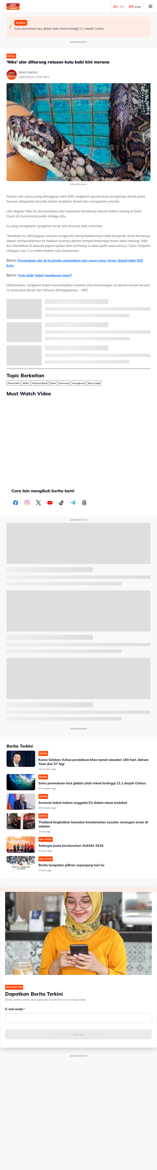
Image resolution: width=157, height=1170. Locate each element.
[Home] (13, 6)
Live (138, 7)
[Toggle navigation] (150, 6)
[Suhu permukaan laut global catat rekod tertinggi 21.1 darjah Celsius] (21, 782)
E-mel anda (14, 1009)
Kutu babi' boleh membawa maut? (45, 275)
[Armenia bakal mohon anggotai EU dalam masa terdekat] (21, 802)
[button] (10, 24)
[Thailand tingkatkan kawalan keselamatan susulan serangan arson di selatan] (21, 821)
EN (122, 6)
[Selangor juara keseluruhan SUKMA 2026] (21, 844)
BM (115, 6)
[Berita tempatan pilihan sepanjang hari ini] (21, 864)
